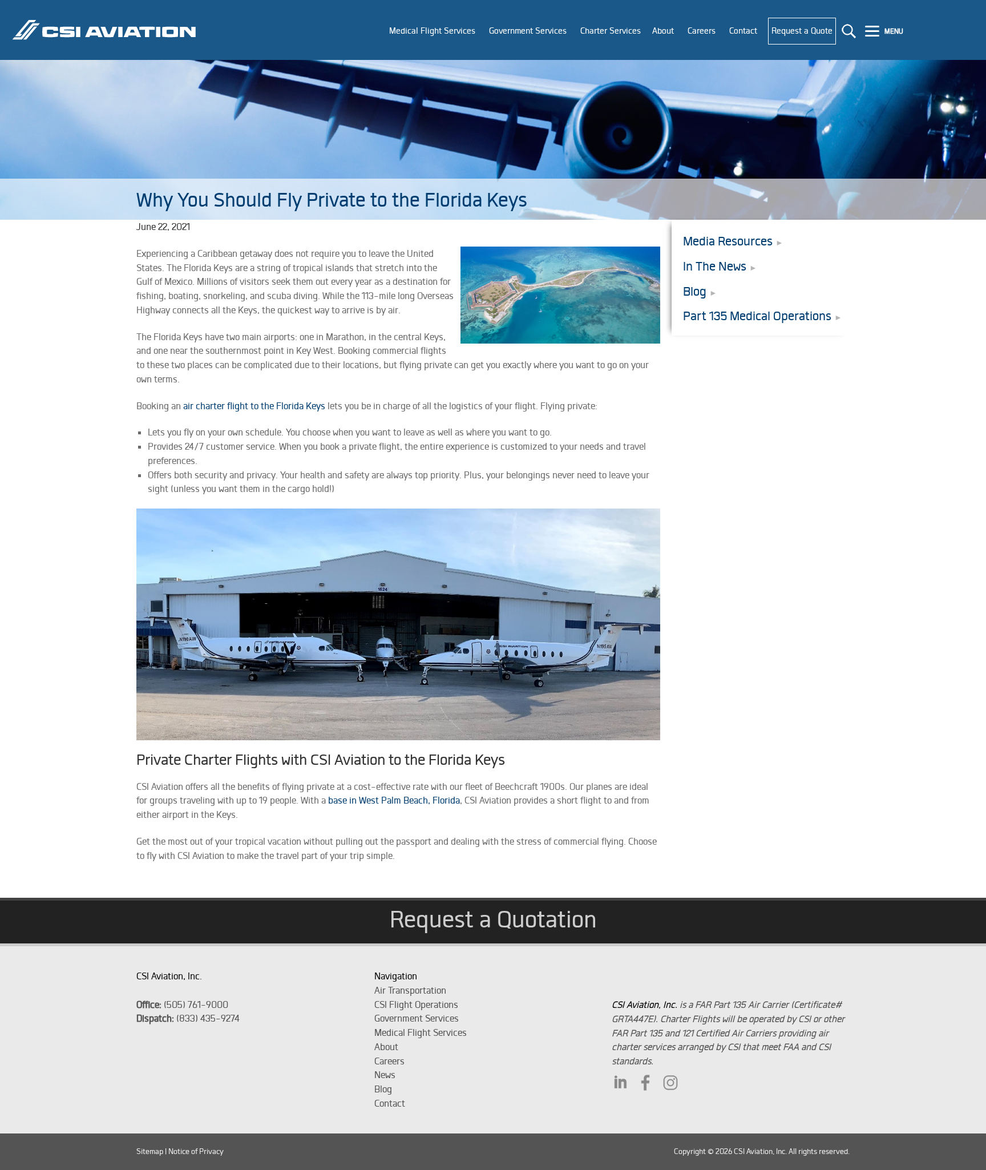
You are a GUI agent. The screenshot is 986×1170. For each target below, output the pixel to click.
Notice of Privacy (196, 1151)
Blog (694, 291)
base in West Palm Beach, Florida (394, 800)
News (384, 1074)
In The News (714, 266)
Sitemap (149, 1151)
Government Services (416, 1018)
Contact (389, 1103)
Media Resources (728, 241)
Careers (389, 1061)
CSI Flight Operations (416, 1004)
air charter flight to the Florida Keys (254, 405)
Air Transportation (410, 990)
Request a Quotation (493, 919)
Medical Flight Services (420, 1032)
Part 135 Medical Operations (757, 316)
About (386, 1046)
